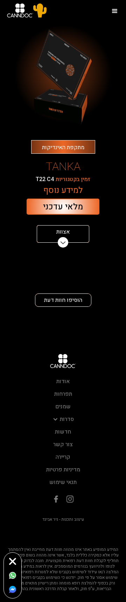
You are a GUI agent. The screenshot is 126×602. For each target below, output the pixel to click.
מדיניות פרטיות (63, 469)
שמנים (63, 406)
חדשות (63, 432)
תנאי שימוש (63, 482)
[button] (115, 10)
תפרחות (63, 394)
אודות (63, 381)
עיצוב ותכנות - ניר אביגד (63, 519)
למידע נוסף (63, 190)
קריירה (63, 457)
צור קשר (63, 444)
